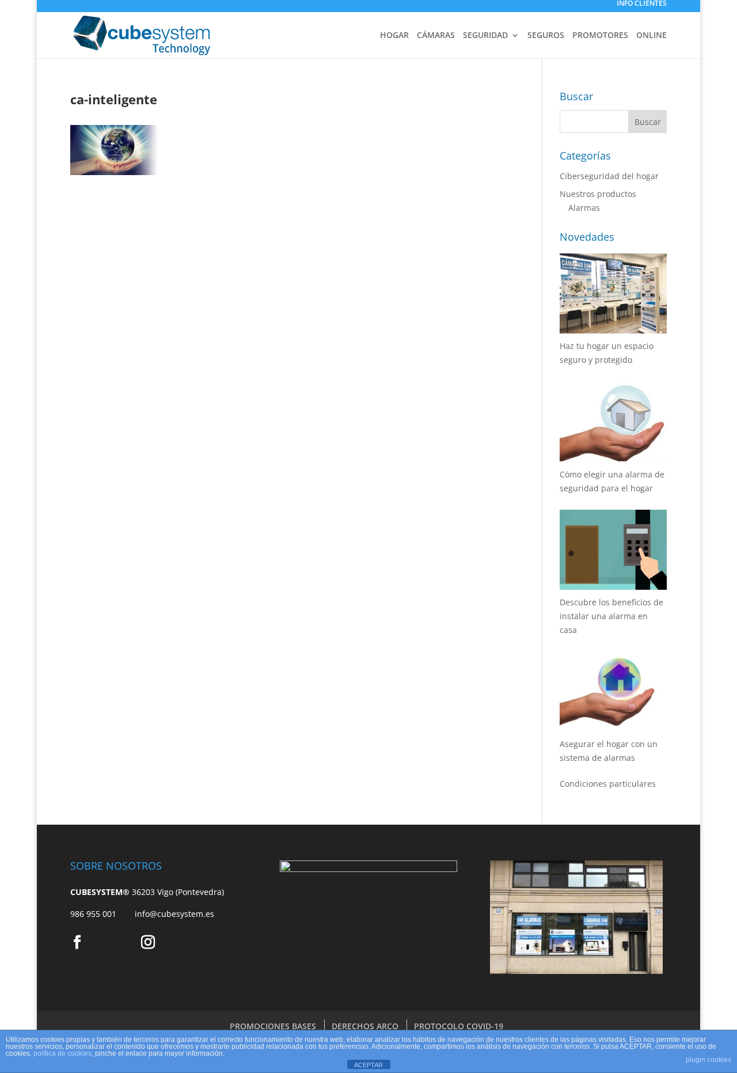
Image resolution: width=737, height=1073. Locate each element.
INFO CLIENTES (642, 4)
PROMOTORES (600, 35)
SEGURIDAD (485, 35)
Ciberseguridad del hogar (609, 175)
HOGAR (394, 35)
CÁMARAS (436, 35)
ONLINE (651, 35)
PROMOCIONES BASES (273, 1026)
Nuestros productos (598, 193)
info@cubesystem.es (174, 913)
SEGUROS (545, 35)
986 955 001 (102, 913)
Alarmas (584, 207)
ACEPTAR (368, 1064)
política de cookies (62, 1053)
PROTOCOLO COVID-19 (458, 1026)
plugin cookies (708, 1060)
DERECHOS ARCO (365, 1026)
